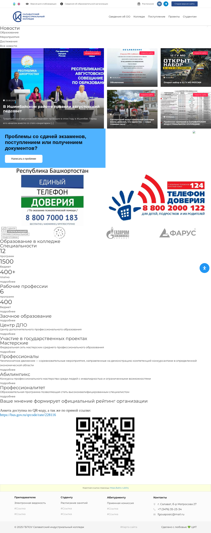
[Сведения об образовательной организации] (61, 3)
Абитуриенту (116, 497)
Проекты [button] (174, 16)
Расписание (148, 4)
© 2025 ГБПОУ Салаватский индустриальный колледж (49, 527)
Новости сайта (92, 53)
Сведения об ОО (119, 16)
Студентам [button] (190, 16)
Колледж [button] (139, 16)
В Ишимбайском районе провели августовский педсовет (51, 108)
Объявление (117, 82)
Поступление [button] (156, 16)
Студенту (67, 497)
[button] (3, 26)
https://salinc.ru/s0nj (119, 488)
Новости (10, 28)
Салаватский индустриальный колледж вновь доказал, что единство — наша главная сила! (132, 121)
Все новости (8, 45)
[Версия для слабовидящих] (27, 3)
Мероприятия (9, 36)
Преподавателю (25, 497)
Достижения (8, 41)
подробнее (7, 281)
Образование (9, 32)
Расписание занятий (74, 502)
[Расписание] (138, 3)
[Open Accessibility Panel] (204, 268)
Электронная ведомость (30, 502)
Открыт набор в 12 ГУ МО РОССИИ (182, 82)
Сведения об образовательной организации (86, 4)
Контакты (160, 497)
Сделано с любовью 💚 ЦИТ (179, 527)
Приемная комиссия (120, 503)
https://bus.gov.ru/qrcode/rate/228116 (28, 415)
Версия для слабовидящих (43, 4)
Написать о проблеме (23, 158)
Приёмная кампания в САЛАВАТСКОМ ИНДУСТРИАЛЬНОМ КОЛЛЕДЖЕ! (185, 123)
